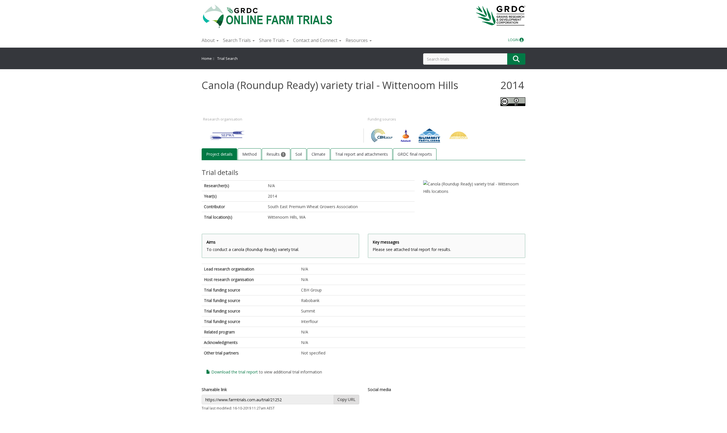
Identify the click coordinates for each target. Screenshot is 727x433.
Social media (379, 389)
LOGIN (513, 39)
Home (207, 58)
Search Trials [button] (237, 40)
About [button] (209, 40)
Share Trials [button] (272, 40)
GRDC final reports (415, 154)
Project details (219, 154)
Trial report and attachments (361, 154)
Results (273, 154)
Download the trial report (234, 372)
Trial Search (227, 58)
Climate (318, 154)
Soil (298, 154)
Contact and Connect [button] (316, 40)
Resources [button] (357, 40)
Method (249, 154)
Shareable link (214, 389)
